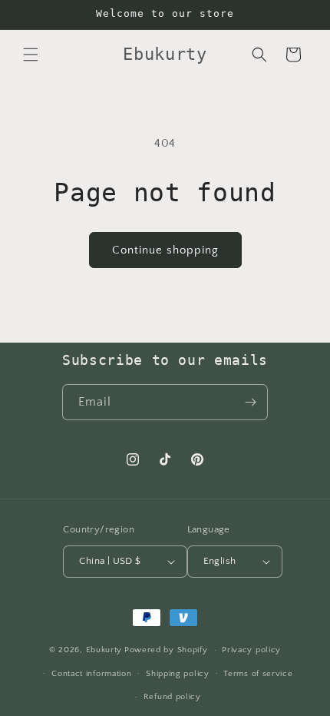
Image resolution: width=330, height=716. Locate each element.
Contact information (91, 673)
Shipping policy (178, 673)
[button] (31, 54)
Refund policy (172, 696)
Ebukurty (104, 650)
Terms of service (257, 673)
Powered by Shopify (166, 650)
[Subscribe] (250, 402)
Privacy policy (251, 650)
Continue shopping (165, 250)
